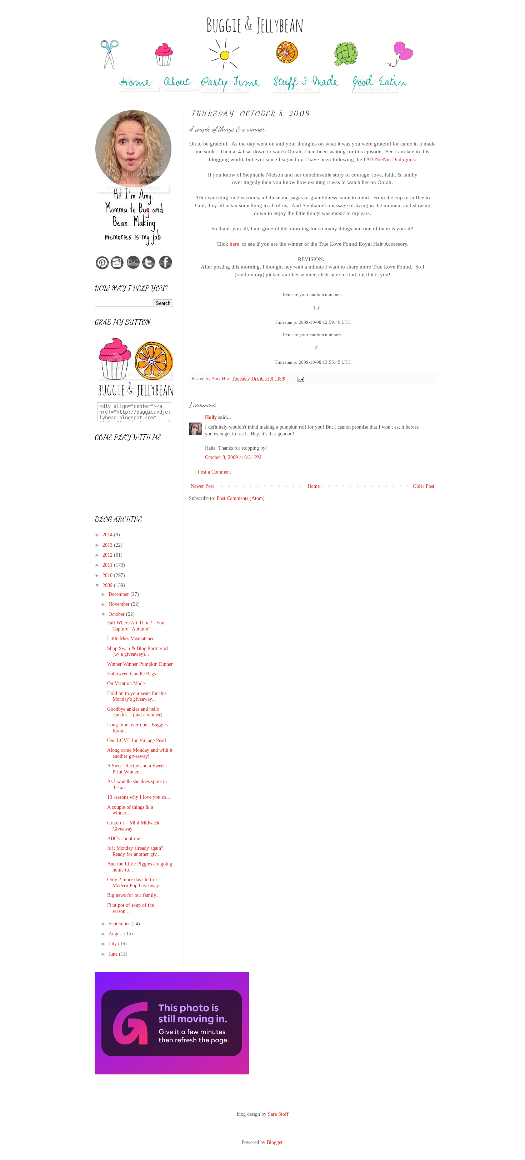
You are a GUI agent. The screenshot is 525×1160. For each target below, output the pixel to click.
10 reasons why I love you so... (138, 797)
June (114, 954)
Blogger (274, 1142)
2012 (108, 555)
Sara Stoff (278, 1114)
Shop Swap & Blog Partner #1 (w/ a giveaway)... (138, 651)
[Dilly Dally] (172, 1072)
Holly (211, 417)
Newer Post (202, 486)
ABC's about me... (125, 838)
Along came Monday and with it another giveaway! (139, 753)
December (119, 594)
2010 (108, 575)
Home (314, 486)
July (113, 943)
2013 (108, 545)
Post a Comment (214, 472)
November (120, 604)
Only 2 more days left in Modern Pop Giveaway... (135, 882)
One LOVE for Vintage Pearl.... (139, 740)
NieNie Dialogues (395, 159)
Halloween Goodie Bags (131, 673)
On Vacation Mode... (128, 683)
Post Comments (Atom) (241, 498)
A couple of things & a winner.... (130, 810)
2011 (108, 565)
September (120, 923)
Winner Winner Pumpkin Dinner (140, 664)
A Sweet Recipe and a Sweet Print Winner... (136, 769)
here (234, 244)
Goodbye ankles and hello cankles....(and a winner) (134, 712)
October (117, 614)
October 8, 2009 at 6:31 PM (233, 457)
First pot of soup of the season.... (130, 908)
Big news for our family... (133, 895)
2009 (108, 585)
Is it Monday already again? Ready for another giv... (135, 851)
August (116, 933)
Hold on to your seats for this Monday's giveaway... (136, 696)
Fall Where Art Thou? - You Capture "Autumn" (135, 626)
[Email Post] (300, 378)
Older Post (423, 486)
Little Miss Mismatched (131, 638)
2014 (108, 534)
